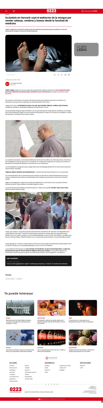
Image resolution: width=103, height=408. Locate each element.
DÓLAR (46, 368)
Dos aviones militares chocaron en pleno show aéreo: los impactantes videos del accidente (20, 350)
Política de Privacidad (92, 393)
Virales (27, 374)
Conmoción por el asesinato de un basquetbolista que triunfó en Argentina (81, 321)
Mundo (7, 14)
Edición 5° (12, 372)
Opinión (27, 368)
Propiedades (28, 376)
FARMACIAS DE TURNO (65, 365)
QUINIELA (47, 365)
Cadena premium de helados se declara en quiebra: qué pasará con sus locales (81, 350)
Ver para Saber (13, 381)
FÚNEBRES (62, 370)
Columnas (12, 374)
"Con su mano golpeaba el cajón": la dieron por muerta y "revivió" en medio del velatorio (37, 264)
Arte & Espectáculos (30, 372)
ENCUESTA (47, 370)
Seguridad (12, 370)
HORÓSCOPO (63, 368)
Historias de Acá (14, 376)
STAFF (81, 368)
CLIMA (46, 372)
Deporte (27, 370)
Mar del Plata (13, 368)
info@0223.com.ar (93, 386)
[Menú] (6, 11)
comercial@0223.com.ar (92, 388)
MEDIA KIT (82, 365)
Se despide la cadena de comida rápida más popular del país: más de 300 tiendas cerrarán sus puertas (51, 321)
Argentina (12, 379)
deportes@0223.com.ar (92, 387)
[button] (62, 75)
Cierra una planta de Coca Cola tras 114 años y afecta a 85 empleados (51, 350)
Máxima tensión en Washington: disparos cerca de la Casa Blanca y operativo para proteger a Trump (18, 321)
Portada (11, 365)
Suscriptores (29, 379)
